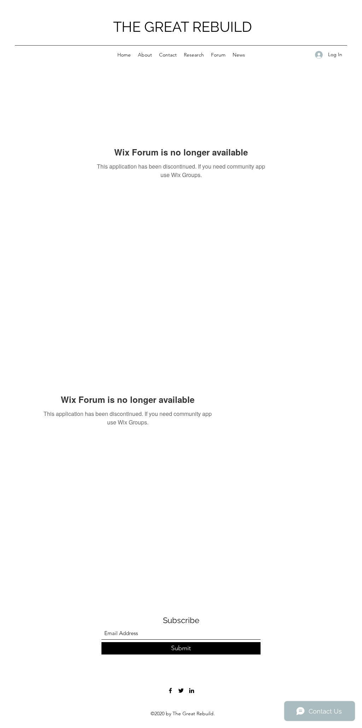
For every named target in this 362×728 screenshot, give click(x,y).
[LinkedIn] (191, 690)
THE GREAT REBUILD (182, 26)
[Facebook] (170, 690)
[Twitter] (181, 690)
